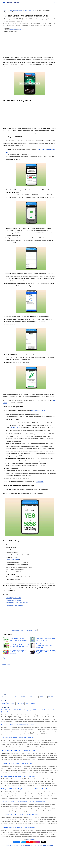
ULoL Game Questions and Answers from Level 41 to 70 (16, 763)
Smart (3, 703)
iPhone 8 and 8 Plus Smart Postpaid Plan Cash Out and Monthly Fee (44, 645)
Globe (13, 703)
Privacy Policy (33, 845)
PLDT (22, 703)
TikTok (43, 842)
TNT (8, 703)
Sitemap (40, 845)
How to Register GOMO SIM (13, 597)
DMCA (20, 845)
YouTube (29, 842)
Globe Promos (6, 697)
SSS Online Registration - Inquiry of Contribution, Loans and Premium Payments (23, 801)
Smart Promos (39, 481)
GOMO (32, 703)
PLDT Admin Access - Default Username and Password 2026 (17, 737)
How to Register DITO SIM (13, 600)
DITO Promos (34, 697)
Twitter (23, 842)
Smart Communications (15, 630)
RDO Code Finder (48, 845)
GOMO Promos (52, 697)
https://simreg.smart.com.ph (38, 410)
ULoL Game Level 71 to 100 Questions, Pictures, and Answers (18, 827)
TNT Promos (24, 697)
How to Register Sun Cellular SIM (15, 605)
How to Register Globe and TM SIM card (17, 602)
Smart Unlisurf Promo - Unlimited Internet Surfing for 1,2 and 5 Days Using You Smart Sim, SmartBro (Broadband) (28, 711)
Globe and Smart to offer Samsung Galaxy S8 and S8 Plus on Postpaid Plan (46, 652)
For (14, 427)
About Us (8, 845)
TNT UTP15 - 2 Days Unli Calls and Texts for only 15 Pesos (17, 724)
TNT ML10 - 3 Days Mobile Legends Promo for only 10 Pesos (18, 776)
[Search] (55, 2)
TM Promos (43, 697)
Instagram (37, 842)
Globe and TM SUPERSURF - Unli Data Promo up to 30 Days (18, 750)
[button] (4, 658)
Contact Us (15, 845)
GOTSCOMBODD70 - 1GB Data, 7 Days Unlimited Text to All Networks (20, 814)
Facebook (16, 842)
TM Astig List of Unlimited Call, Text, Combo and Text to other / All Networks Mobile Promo (25, 789)
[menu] (4, 2)
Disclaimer (26, 845)
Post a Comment (6, 664)
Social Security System (12, 559)
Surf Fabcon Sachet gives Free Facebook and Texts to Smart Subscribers (18, 652)
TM (18, 703)
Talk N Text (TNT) (31, 630)
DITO (27, 703)
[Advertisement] (29, 44)
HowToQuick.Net (13, 2)
